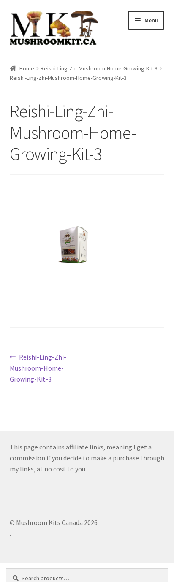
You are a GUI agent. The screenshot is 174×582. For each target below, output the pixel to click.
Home (26, 68)
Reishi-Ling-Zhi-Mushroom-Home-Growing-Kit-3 (99, 68)
